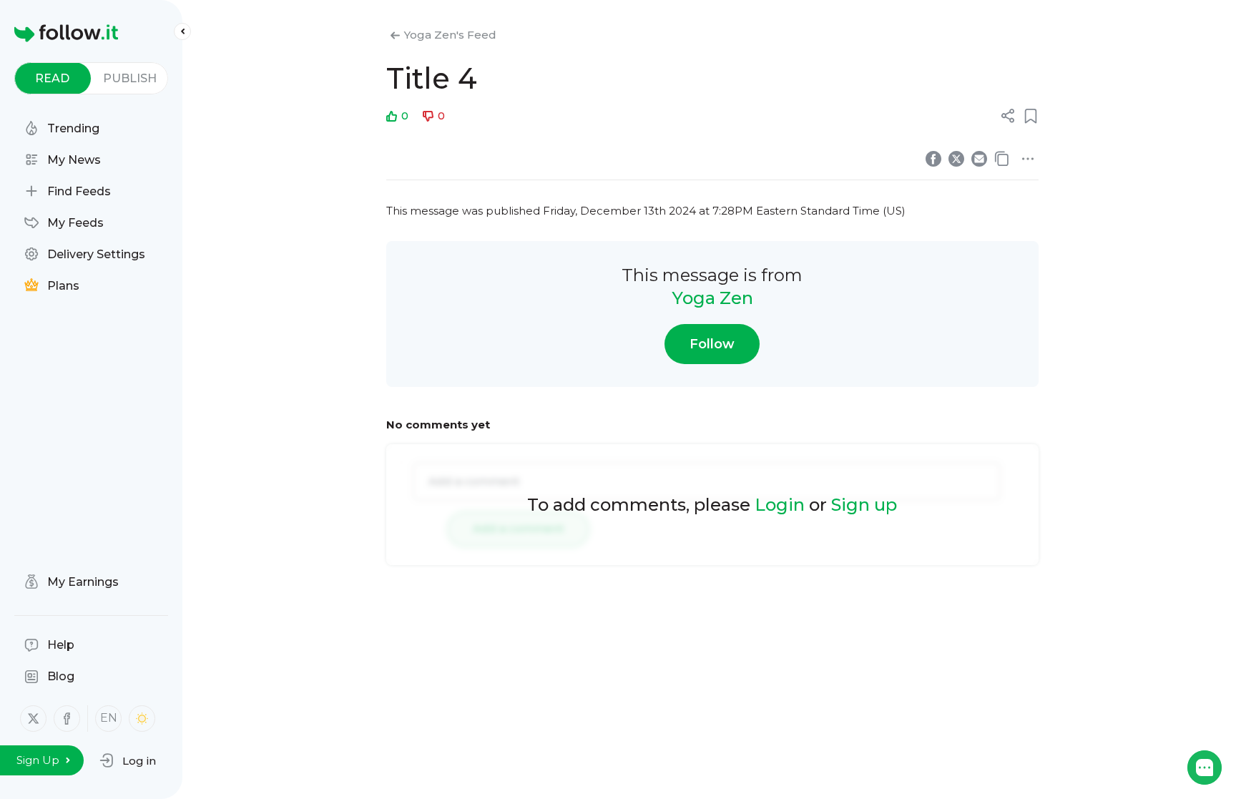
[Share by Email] (979, 159)
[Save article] (1031, 116)
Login (780, 504)
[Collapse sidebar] (182, 31)
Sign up (864, 504)
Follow (712, 344)
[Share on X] (956, 159)
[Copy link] (1002, 159)
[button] (127, 760)
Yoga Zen (712, 298)
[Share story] (1008, 116)
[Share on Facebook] (933, 159)
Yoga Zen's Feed (450, 34)
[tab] (52, 78)
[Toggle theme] (141, 718)
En (108, 718)
